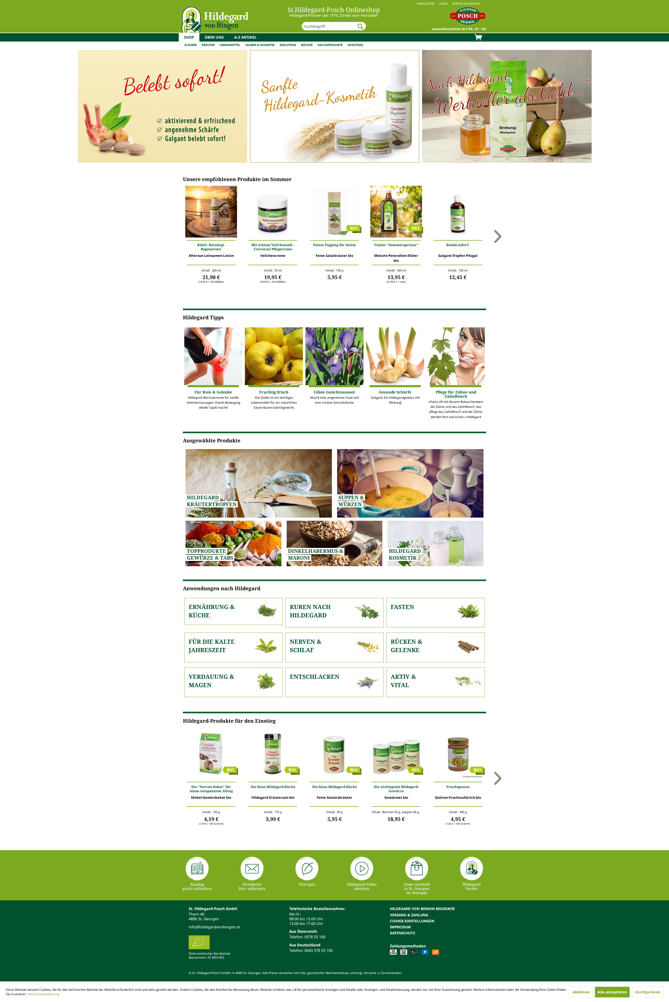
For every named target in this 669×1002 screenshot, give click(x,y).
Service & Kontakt (466, 3)
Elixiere (190, 45)
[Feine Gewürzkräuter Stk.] (334, 754)
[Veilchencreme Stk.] (273, 213)
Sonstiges (355, 45)
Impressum (400, 926)
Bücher (307, 45)
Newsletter (426, 3)
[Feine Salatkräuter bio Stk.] (334, 213)
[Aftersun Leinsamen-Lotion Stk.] (211, 213)
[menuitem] (334, 3)
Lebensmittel (230, 45)
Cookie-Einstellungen (412, 920)
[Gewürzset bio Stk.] (396, 754)
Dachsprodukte (330, 45)
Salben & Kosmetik (260, 45)
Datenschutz (402, 932)
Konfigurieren (647, 991)
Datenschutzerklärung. (43, 994)
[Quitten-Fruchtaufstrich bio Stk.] (458, 754)
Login (443, 3)
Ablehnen (581, 991)
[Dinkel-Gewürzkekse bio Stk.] (211, 754)
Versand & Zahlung (409, 914)
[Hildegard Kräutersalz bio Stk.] (273, 754)
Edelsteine (288, 45)
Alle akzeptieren (612, 991)
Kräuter (208, 45)
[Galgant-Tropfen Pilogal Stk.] (458, 213)
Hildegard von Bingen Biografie (422, 908)
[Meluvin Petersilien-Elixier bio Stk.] (396, 213)
